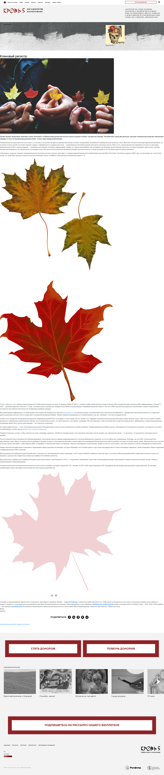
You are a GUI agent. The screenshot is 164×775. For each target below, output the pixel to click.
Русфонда (74, 601)
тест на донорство (141, 2)
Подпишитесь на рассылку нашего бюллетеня (82, 725)
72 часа (151, 695)
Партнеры (23, 745)
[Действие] (52, 595)
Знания (27, 2)
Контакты (15, 745)
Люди (21, 2)
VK (5, 751)
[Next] (158, 681)
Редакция (7, 745)
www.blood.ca (68, 412)
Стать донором (43, 649)
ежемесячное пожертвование (103, 604)
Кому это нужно (12, 2)
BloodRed (64, 459)
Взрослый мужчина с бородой (18, 695)
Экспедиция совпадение (46, 745)
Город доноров (118, 695)
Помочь (33, 2)
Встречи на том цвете (86, 695)
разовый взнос (17, 606)
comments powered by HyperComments (15, 624)
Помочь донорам (121, 649)
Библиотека (32, 745)
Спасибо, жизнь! (47, 695)
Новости (40, 2)
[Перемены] (56, 595)
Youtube (6, 754)
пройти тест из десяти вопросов (34, 429)
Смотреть (47, 2)
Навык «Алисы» (56, 2)
